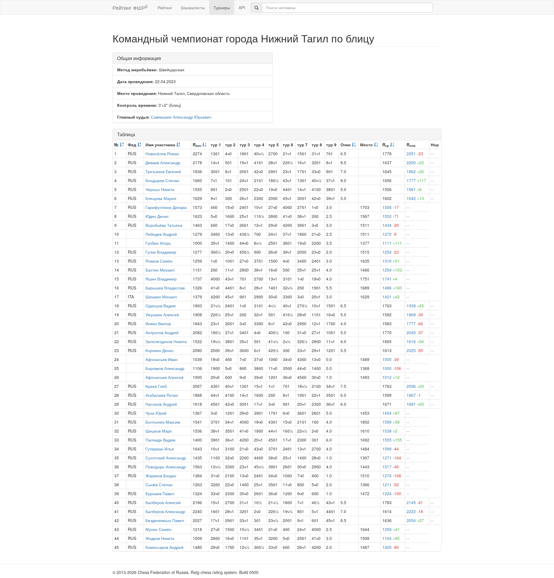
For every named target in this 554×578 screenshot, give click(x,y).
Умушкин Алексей (162, 314)
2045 (415, 332)
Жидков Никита (159, 538)
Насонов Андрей (161, 404)
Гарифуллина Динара (166, 207)
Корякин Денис (159, 350)
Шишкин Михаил (161, 297)
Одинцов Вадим (160, 305)
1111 (392, 243)
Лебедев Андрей (161, 234)
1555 (392, 440)
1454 (391, 413)
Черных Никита (159, 189)
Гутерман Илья (159, 449)
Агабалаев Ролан (161, 395)
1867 (414, 395)
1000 (390, 359)
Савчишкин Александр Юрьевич (181, 117)
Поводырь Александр (165, 466)
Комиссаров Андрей (164, 547)
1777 (416, 180)
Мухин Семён (158, 529)
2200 (415, 162)
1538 (389, 431)
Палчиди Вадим (160, 440)
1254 (390, 252)
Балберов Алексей (163, 502)
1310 (391, 261)
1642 (415, 198)
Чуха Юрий (155, 413)
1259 (391, 529)
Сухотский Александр (165, 458)
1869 (415, 314)
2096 (415, 386)
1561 (414, 189)
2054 (415, 520)
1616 (415, 341)
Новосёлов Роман (162, 153)
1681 (415, 404)
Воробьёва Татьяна (163, 225)
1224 (391, 493)
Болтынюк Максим (162, 422)
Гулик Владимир (160, 252)
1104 (391, 538)
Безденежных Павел (164, 520)
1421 (391, 297)
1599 (391, 422)
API (242, 7)
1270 (389, 234)
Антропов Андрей (162, 332)
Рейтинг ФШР (130, 7)
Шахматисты (193, 7)
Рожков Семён (159, 261)
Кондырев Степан (162, 180)
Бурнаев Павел (159, 493)
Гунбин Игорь (158, 243)
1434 (390, 225)
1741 (389, 279)
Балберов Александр (165, 511)
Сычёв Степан (159, 484)
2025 (415, 350)
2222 (415, 511)
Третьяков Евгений (163, 171)
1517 (390, 466)
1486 (392, 288)
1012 (391, 377)
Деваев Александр (162, 162)
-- (432, 153)
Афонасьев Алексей (164, 377)
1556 (390, 207)
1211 (390, 484)
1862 (415, 171)
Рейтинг (165, 7)
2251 (415, 153)
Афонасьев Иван (161, 359)
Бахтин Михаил (160, 270)
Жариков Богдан (160, 475)
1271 (391, 458)
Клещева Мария (160, 198)
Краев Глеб (156, 386)
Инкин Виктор (158, 323)
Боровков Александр (164, 368)
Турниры (222, 7)
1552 (390, 216)
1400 (390, 547)
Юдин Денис (157, 216)
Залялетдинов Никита (166, 341)
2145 (415, 502)
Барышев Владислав (165, 288)
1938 (415, 305)
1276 (391, 475)
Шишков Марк (158, 431)
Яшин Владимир (161, 279)
